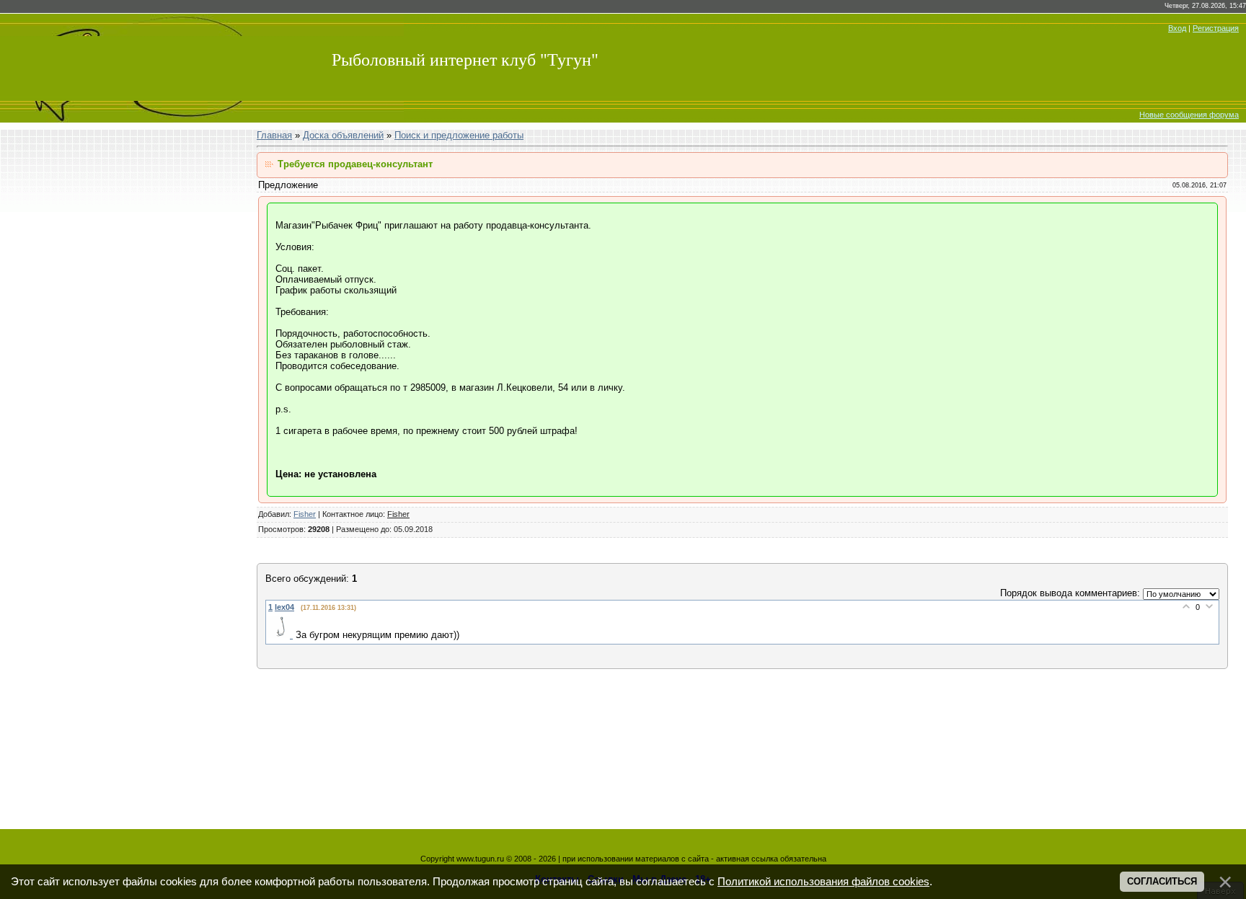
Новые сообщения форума (1189, 114)
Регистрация (1216, 28)
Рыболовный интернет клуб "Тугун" (465, 59)
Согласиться (1162, 881)
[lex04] (282, 634)
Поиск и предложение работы (458, 135)
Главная (274, 135)
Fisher (304, 514)
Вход (1177, 28)
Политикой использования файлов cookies (823, 881)
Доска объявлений (343, 135)
